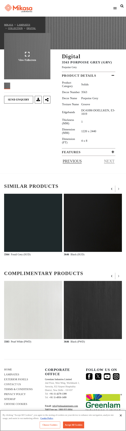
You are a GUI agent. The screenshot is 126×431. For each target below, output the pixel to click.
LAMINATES (23, 25)
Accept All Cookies (73, 425)
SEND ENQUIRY (18, 99)
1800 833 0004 (65, 409)
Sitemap (9, 399)
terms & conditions (18, 389)
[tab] (88, 75)
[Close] (120, 415)
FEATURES (71, 152)
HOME (8, 369)
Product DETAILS (79, 75)
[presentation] (111, 189)
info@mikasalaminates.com (65, 406)
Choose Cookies (15, 404)
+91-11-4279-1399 (58, 394)
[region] (63, 420)
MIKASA (8, 25)
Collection (15, 28)
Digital (31, 28)
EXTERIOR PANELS (16, 379)
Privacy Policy (15, 394)
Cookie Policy (46, 418)
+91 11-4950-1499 (57, 397)
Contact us (12, 384)
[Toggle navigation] (115, 8)
